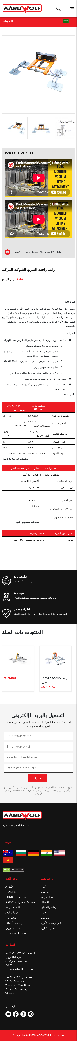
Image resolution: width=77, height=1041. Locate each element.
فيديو (43, 912)
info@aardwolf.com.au (19, 961)
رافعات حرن (11, 917)
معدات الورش (12, 928)
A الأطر (9, 886)
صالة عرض (47, 897)
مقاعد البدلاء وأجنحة (15, 933)
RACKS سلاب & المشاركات (20, 902)
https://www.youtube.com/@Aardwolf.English (36, 252)
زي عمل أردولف (14, 923)
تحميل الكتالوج (48, 928)
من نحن (45, 917)
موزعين (45, 891)
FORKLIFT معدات (15, 897)
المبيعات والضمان (50, 907)
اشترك (38, 778)
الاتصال (45, 902)
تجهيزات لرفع (12, 912)
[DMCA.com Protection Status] (13, 869)
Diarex (10, 891)
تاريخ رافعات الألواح (51, 923)
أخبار (43, 886)
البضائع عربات (12, 907)
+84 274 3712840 (16, 953)
